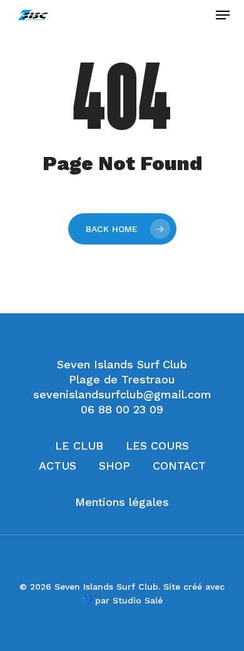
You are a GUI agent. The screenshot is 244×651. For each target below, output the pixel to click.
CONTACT (179, 465)
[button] (223, 15)
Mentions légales (122, 501)
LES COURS (157, 445)
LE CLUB (79, 445)
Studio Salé (138, 600)
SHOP (114, 465)
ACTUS (57, 465)
